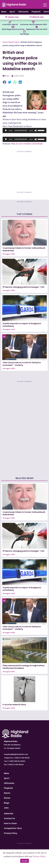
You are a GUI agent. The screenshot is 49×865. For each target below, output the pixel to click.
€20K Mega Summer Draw (13, 29)
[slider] (41, 130)
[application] (24, 130)
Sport (12, 11)
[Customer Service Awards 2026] (33, 22)
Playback (36, 11)
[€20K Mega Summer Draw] (13, 27)
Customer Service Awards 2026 (33, 24)
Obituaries (23, 11)
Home (5, 42)
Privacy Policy (10, 833)
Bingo (6, 803)
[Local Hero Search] (10, 22)
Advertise (8, 813)
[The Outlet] (24, 31)
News (3, 11)
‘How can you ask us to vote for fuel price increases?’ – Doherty (22, 363)
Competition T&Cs (13, 828)
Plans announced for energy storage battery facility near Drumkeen (24, 666)
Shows (7, 798)
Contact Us (9, 818)
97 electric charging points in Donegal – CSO (23, 287)
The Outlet (24, 34)
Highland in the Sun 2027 (36, 29)
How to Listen (10, 823)
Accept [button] (24, 861)
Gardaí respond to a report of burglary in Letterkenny (22, 324)
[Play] (6, 130)
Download (38, 143)
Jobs (6, 808)
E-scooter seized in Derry (14, 704)
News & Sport (14, 42)
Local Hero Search (10, 24)
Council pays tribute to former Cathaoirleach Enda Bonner (24, 249)
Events (7, 793)
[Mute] (35, 130)
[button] (5, 82)
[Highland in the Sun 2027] (36, 27)
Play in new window (21, 143)
